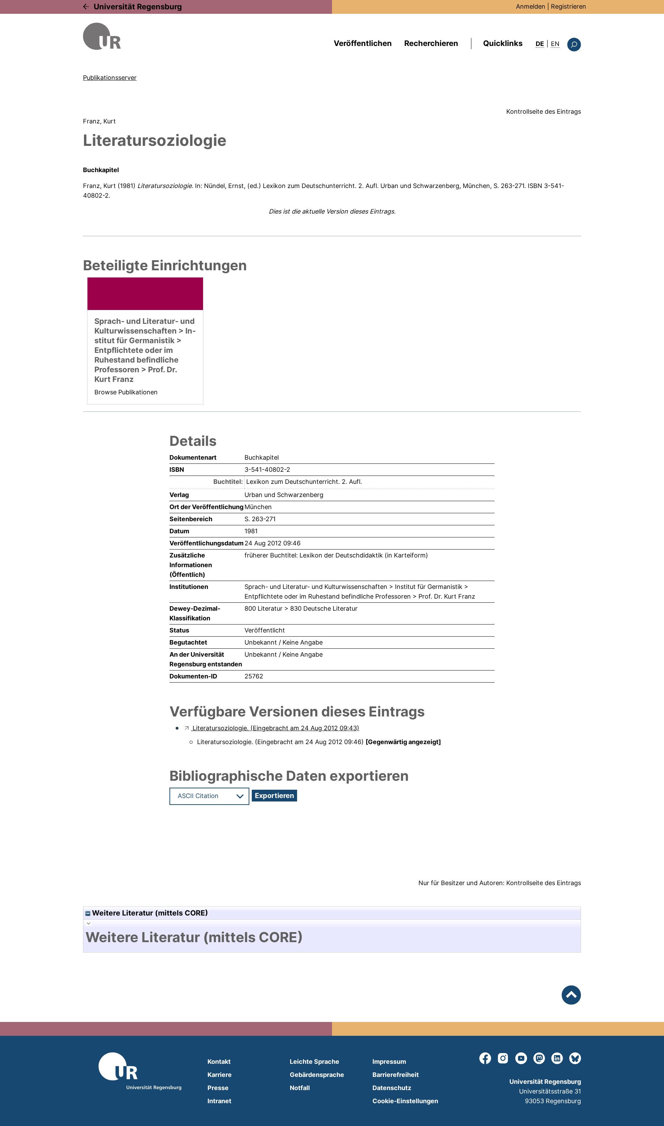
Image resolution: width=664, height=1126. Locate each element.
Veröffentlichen (363, 43)
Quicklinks (503, 43)
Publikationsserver (110, 77)
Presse (218, 1087)
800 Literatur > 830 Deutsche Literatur (301, 608)
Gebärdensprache (317, 1074)
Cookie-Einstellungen (405, 1101)
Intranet (219, 1101)
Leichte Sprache (314, 1061)
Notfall (300, 1087)
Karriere (220, 1074)
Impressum (389, 1061)
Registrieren (568, 6)
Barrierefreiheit (395, 1074)
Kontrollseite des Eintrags (543, 111)
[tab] (332, 937)
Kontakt (219, 1061)
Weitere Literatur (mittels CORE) (149, 913)
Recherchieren (431, 43)
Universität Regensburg (138, 6)
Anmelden (530, 6)
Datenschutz (391, 1087)
